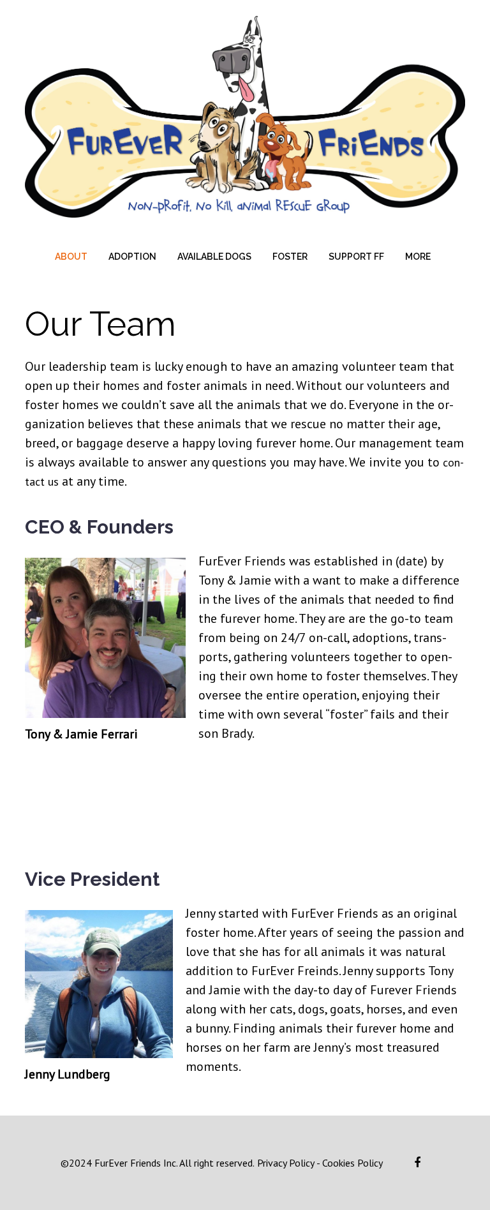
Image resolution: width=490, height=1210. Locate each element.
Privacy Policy (285, 1162)
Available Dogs (214, 256)
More (418, 256)
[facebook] (417, 1162)
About (71, 256)
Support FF (356, 256)
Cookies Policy (352, 1162)
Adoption (132, 256)
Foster (290, 256)
